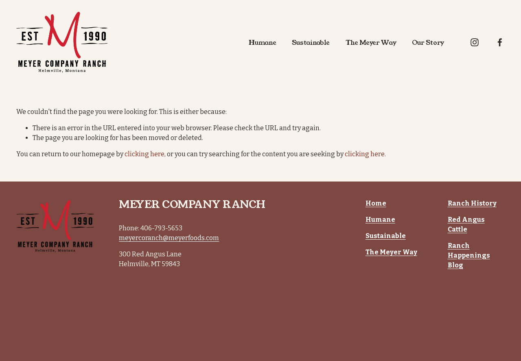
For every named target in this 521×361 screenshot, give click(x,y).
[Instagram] (474, 42)
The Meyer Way (371, 42)
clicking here (144, 154)
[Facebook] (500, 42)
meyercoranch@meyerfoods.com (169, 238)
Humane (262, 42)
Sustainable (311, 42)
